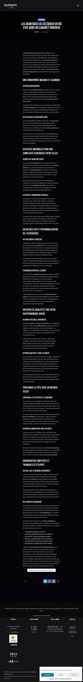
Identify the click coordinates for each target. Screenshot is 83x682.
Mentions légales (31, 672)
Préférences (74, 675)
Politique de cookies (53, 678)
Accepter (47, 675)
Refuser (61, 675)
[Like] (25, 581)
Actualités (41, 19)
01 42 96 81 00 (14, 632)
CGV (11, 674)
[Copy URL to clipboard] (58, 581)
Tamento (6, 674)
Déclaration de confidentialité (65, 678)
